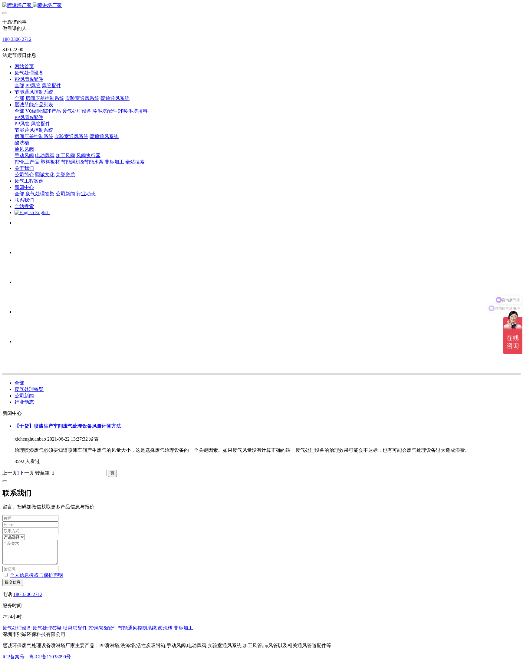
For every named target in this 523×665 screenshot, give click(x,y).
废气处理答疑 (29, 389)
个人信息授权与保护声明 (36, 575)
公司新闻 (24, 395)
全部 (19, 85)
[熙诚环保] (261, 5)
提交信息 (13, 582)
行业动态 (24, 402)
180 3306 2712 (16, 39)
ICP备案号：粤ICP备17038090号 (36, 656)
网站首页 (24, 66)
